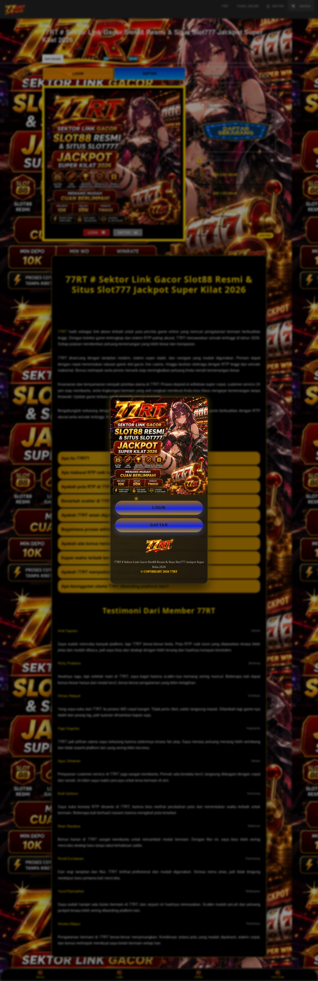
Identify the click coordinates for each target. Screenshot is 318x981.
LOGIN (159, 508)
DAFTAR (159, 525)
